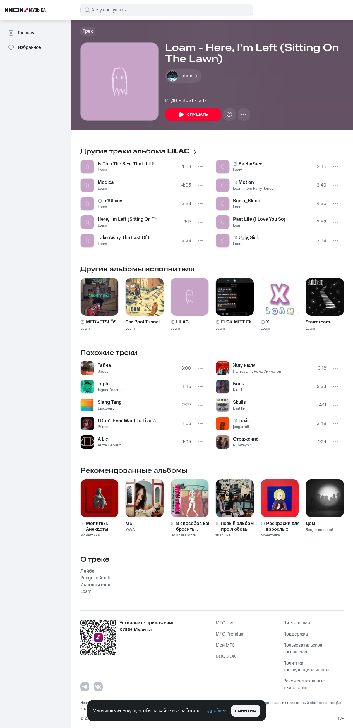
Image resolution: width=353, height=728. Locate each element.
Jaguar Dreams (110, 390)
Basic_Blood (246, 201)
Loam (102, 170)
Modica (106, 182)
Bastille (239, 408)
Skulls (239, 402)
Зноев (103, 371)
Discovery (106, 408)
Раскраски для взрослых (283, 526)
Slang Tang (110, 402)
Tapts (104, 383)
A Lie (103, 439)
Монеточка (90, 535)
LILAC (182, 322)
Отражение (245, 439)
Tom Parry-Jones (259, 188)
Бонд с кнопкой (319, 530)
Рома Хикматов (267, 371)
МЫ (129, 523)
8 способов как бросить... (193, 526)
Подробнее (214, 710)
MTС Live (225, 623)
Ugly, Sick (249, 237)
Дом (310, 523)
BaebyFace (250, 164)
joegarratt (241, 427)
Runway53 (242, 445)
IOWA (130, 530)
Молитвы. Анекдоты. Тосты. (97, 526)
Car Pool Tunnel (142, 322)
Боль (238, 383)
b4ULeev (112, 201)
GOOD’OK (226, 656)
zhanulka (222, 535)
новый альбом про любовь (237, 526)
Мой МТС (225, 645)
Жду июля (244, 365)
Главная (26, 33)
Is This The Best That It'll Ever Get (127, 164)
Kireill (237, 390)
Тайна (104, 365)
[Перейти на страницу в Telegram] (84, 686)
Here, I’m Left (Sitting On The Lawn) (128, 219)
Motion (246, 182)
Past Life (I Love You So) (259, 219)
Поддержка (295, 634)
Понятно (245, 710)
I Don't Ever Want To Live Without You (127, 420)
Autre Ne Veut (109, 445)
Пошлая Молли (183, 535)
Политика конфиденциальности (306, 666)
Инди (171, 100)
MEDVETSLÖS (101, 322)
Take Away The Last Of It (124, 237)
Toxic (244, 420)
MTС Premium (230, 634)
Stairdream (318, 322)
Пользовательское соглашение (302, 648)
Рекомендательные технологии (304, 684)
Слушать (197, 114)
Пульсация (242, 371)
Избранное (29, 47)
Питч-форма (296, 623)
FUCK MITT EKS (238, 322)
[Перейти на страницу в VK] (98, 686)
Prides (103, 427)
